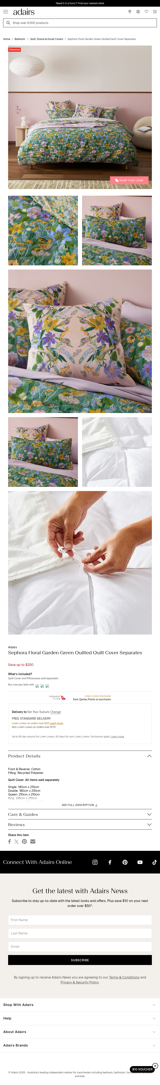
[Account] (138, 12)
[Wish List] (146, 12)
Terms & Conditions (124, 977)
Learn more (56, 723)
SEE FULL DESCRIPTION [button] (78, 805)
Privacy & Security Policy (80, 982)
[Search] (9, 23)
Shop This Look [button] (131, 180)
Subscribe (80, 960)
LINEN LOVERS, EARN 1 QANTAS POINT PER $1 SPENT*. (83, 3)
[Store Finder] (130, 12)
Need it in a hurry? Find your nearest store (3, 3)
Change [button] (55, 712)
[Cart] (155, 12)
